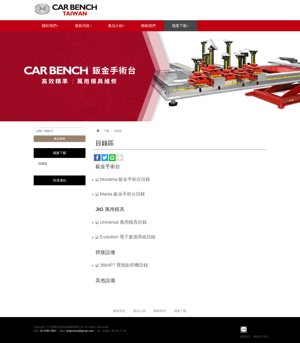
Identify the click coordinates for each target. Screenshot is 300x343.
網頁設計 (245, 336)
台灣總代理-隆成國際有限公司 (66, 9)
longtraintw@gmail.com (79, 330)
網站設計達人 (261, 336)
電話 (36, 330)
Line (243, 329)
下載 (106, 130)
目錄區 (42, 163)
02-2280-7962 (48, 330)
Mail (62, 330)
